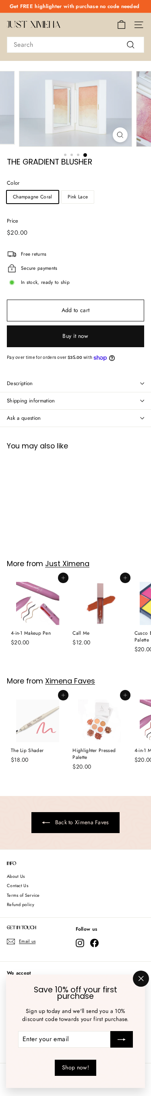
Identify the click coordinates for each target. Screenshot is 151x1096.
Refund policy (20, 904)
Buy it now (75, 336)
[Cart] (121, 25)
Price (13, 221)
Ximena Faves (70, 681)
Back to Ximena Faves (81, 822)
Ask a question (24, 418)
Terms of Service (23, 895)
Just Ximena (33, 25)
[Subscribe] (121, 1039)
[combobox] (75, 45)
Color (13, 183)
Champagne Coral (32, 196)
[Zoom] (120, 134)
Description (20, 383)
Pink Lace (78, 196)
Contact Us (17, 885)
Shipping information (31, 400)
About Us (16, 876)
